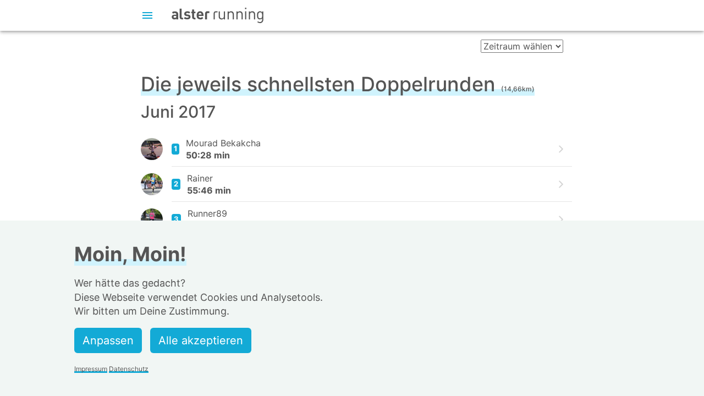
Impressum (90, 369)
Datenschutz (128, 369)
